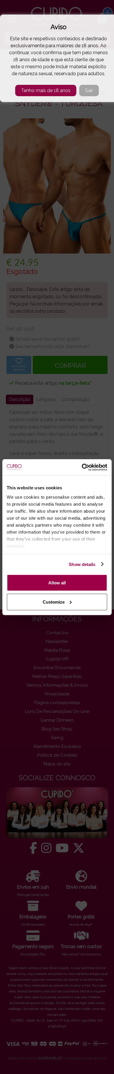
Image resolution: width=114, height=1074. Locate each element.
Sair (89, 90)
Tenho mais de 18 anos (45, 90)
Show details (82, 564)
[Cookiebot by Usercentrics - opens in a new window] (82, 467)
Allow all (57, 582)
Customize (54, 601)
